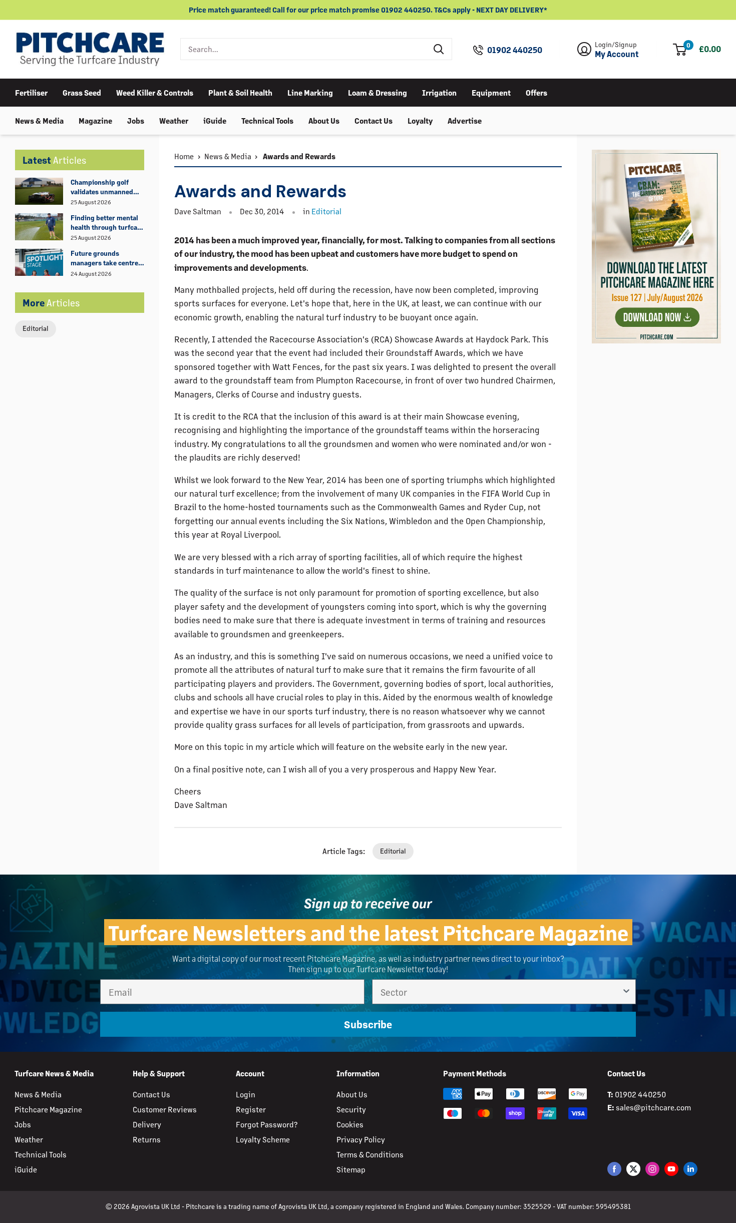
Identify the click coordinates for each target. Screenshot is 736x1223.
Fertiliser (31, 92)
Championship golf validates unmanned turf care (102, 187)
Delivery (147, 1124)
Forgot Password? (266, 1124)
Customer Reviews (165, 1109)
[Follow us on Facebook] (614, 1168)
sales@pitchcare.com (653, 1107)
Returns (147, 1139)
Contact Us (373, 120)
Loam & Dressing (377, 92)
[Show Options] (626, 992)
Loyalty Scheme (263, 1139)
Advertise (465, 120)
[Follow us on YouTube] (671, 1168)
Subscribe (368, 1024)
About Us (323, 120)
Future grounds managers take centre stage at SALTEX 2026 (104, 258)
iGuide (214, 120)
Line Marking (310, 92)
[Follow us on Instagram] (652, 1168)
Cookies (349, 1124)
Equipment (491, 92)
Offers (536, 92)
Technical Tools (267, 120)
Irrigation (439, 92)
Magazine (95, 120)
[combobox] (304, 49)
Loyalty (420, 120)
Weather (173, 120)
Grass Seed (82, 92)
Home (184, 156)
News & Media (39, 120)
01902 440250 (514, 50)
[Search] (439, 49)
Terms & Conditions (370, 1154)
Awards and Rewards (298, 156)
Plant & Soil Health (240, 92)
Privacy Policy (360, 1139)
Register (251, 1109)
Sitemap (350, 1169)
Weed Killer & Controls (154, 92)
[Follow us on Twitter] (633, 1168)
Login (245, 1094)
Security (351, 1109)
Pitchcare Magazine (48, 1109)
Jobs (135, 120)
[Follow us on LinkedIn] (690, 1168)
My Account (617, 54)
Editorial (36, 328)
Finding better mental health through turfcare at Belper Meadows (107, 222)
